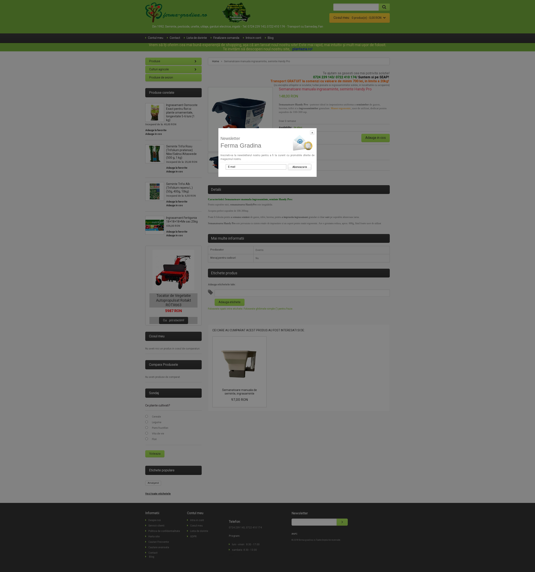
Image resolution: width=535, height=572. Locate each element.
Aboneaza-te (299, 167)
